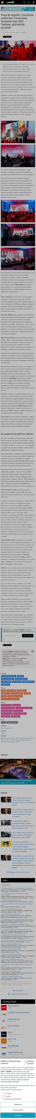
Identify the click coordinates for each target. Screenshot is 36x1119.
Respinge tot (18, 1104)
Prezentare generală (30, 1062)
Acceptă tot (18, 1115)
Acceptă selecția (18, 1110)
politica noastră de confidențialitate (11, 1089)
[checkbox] (6, 1093)
